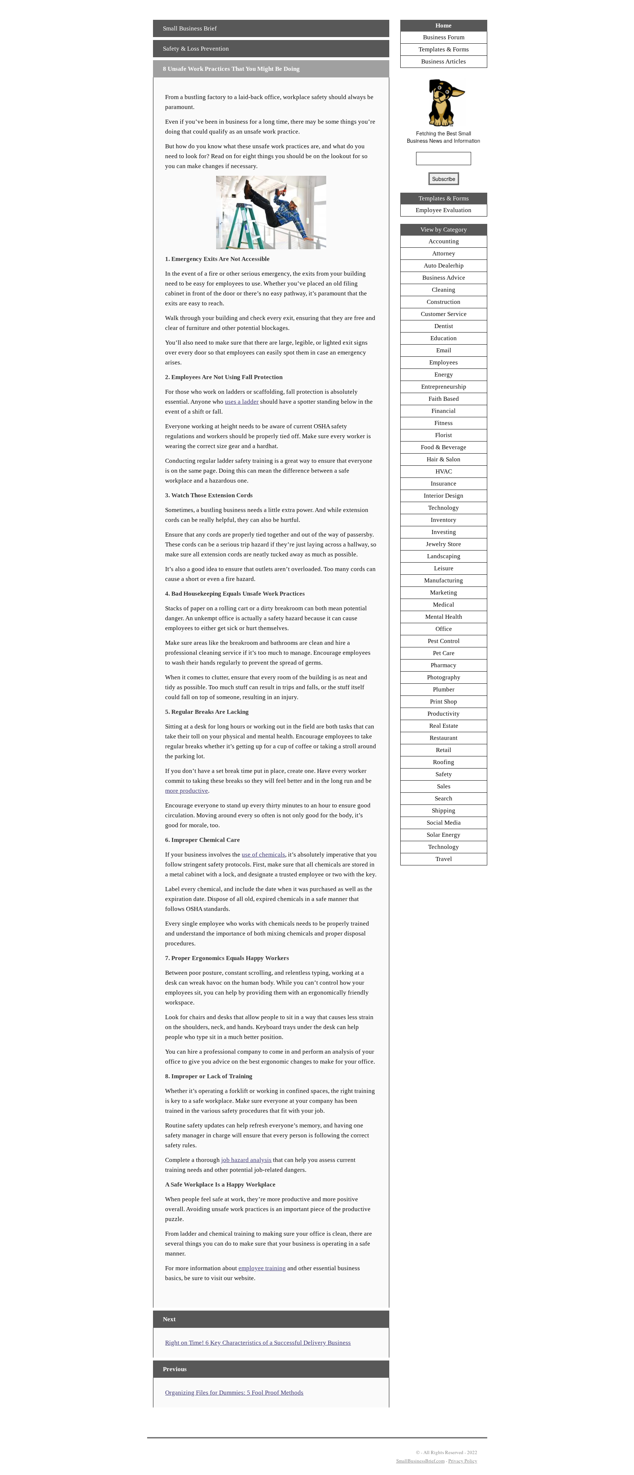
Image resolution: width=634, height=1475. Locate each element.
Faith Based (444, 398)
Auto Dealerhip (444, 265)
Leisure (443, 568)
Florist (443, 435)
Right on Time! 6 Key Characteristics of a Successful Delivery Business (258, 1342)
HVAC (444, 471)
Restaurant (444, 737)
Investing (443, 531)
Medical (443, 604)
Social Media (444, 822)
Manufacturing (443, 580)
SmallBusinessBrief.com (420, 1460)
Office (444, 628)
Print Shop (443, 701)
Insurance (443, 483)
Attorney (443, 253)
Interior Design (443, 495)
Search (443, 798)
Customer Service (444, 313)
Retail (443, 749)
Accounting (444, 241)
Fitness (443, 422)
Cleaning (443, 289)
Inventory (443, 519)
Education (443, 338)
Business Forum (443, 37)
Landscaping (443, 556)
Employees (443, 362)
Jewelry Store (443, 544)
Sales (444, 786)
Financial (443, 410)
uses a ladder (242, 401)
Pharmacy (443, 665)
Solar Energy (443, 834)
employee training (262, 1268)
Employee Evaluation (443, 210)
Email (443, 350)
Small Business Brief (190, 28)
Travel (444, 858)
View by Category (443, 229)
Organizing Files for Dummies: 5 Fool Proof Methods (234, 1392)
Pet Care (444, 653)
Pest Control (444, 640)
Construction (443, 301)
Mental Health (443, 616)
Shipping (443, 810)
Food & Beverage (443, 447)
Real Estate (443, 725)
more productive (186, 790)
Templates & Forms (444, 49)
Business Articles (443, 61)
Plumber (444, 689)
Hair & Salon (443, 459)
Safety (444, 774)
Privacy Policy (462, 1460)
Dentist (443, 326)
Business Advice (443, 277)
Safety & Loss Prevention (196, 48)
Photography (443, 677)
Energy (443, 374)
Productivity (443, 713)
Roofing (443, 762)
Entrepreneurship (443, 386)
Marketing (443, 592)
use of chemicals (263, 854)
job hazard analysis (246, 1159)
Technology (443, 507)
